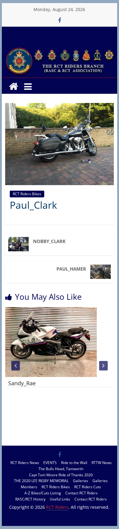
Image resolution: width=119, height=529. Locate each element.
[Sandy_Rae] (50, 310)
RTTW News (102, 462)
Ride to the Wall (74, 462)
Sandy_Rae (21, 383)
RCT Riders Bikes (27, 193)
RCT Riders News (24, 462)
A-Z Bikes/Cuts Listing (42, 493)
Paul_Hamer (71, 269)
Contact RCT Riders (81, 493)
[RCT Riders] (59, 48)
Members (29, 486)
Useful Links (60, 499)
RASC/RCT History (30, 499)
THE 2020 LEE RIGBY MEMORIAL (41, 480)
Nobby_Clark (49, 241)
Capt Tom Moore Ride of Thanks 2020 (61, 475)
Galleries (80, 480)
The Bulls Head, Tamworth (60, 468)
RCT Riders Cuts (87, 486)
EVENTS (50, 462)
